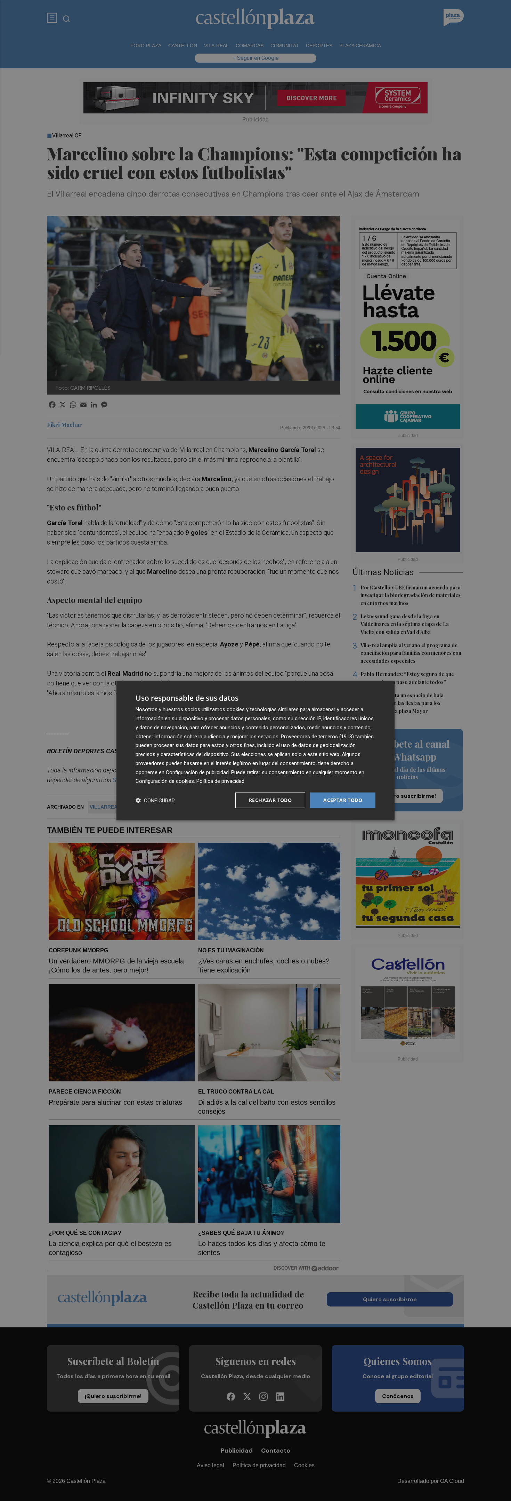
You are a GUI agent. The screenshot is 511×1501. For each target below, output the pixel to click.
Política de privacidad (220, 781)
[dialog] (255, 750)
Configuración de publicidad (197, 772)
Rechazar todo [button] (270, 800)
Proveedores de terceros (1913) (317, 736)
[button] (155, 800)
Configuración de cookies (165, 781)
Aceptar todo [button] (342, 800)
